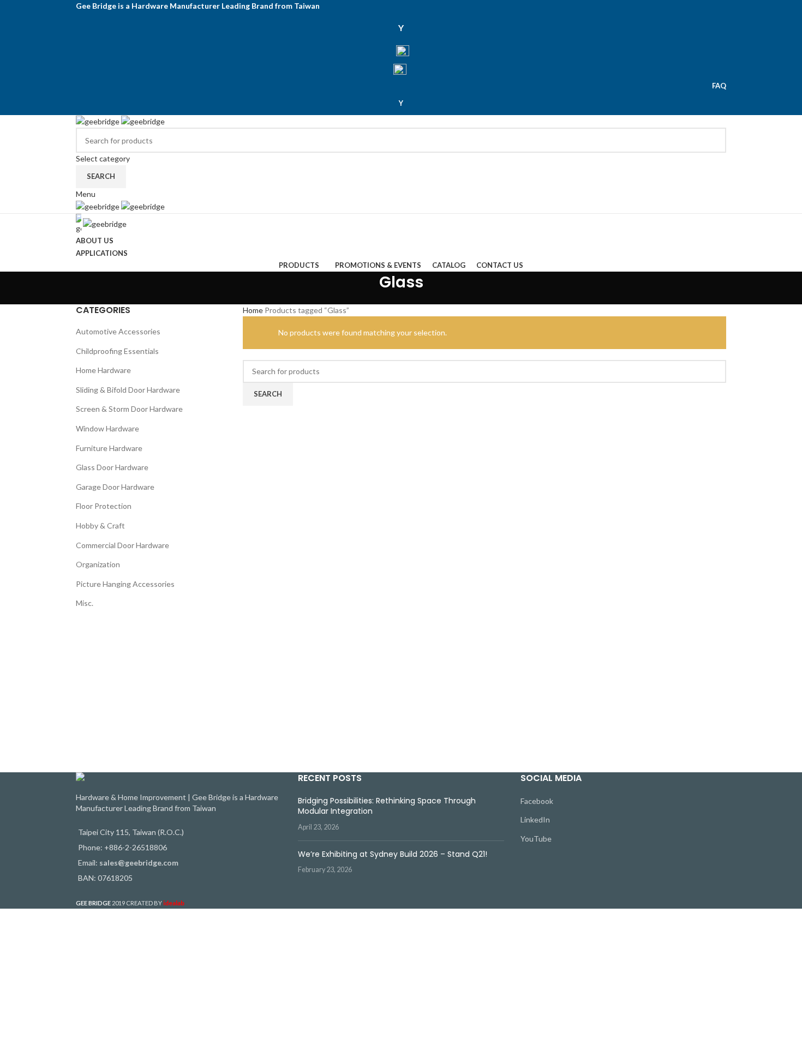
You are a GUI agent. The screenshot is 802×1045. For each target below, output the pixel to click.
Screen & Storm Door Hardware (129, 408)
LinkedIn (535, 819)
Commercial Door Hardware (122, 545)
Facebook (536, 801)
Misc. (84, 603)
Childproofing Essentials (117, 351)
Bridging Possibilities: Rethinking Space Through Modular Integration (387, 806)
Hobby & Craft (100, 525)
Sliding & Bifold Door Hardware (128, 389)
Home (254, 310)
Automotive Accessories (118, 331)
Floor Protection (103, 506)
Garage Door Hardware (115, 486)
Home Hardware (103, 370)
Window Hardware (107, 428)
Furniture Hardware (109, 448)
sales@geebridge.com (138, 862)
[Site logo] (98, 120)
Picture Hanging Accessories (125, 583)
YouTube (536, 838)
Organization (98, 564)
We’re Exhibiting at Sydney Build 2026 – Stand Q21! (392, 854)
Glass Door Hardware (112, 467)
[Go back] (365, 288)
